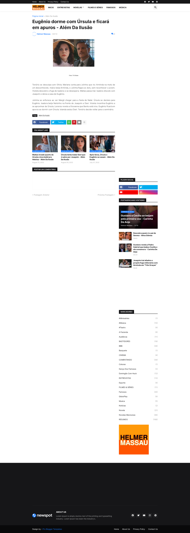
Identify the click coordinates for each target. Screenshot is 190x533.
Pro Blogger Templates (52, 529)
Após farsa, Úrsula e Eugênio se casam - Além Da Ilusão (102, 157)
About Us (42, 2)
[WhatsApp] (69, 122)
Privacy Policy (53, 2)
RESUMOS (138, 419)
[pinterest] (157, 2)
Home (34, 2)
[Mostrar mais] (84, 122)
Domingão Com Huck (138, 373)
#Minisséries (138, 318)
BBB (138, 346)
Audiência (138, 337)
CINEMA (138, 355)
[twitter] (149, 2)
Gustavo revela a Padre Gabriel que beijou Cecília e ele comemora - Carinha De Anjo (145, 248)
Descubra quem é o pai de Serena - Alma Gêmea (144, 234)
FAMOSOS (110, 7)
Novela (138, 410)
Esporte (138, 383)
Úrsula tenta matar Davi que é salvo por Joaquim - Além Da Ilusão (73, 157)
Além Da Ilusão (51, 16)
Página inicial (37, 16)
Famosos (138, 392)
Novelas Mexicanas (138, 415)
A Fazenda (138, 332)
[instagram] (148, 192)
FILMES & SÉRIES (138, 387)
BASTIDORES (138, 341)
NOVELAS (77, 7)
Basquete (138, 350)
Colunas (138, 364)
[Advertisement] (138, 54)
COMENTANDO (138, 360)
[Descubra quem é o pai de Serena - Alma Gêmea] (125, 236)
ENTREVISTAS (63, 7)
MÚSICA (122, 7)
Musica (138, 401)
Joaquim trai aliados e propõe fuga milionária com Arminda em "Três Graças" (145, 262)
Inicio (51, 7)
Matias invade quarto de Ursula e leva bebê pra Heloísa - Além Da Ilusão (43, 157)
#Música (138, 323)
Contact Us (65, 2)
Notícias (138, 405)
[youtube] (153, 2)
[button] (155, 7)
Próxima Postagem (106, 195)
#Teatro (138, 327)
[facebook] (145, 2)
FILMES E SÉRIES (95, 7)
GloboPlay (138, 396)
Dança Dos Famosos (138, 369)
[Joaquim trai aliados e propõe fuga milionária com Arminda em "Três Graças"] (125, 263)
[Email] (79, 122)
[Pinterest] (74, 122)
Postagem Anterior (41, 195)
